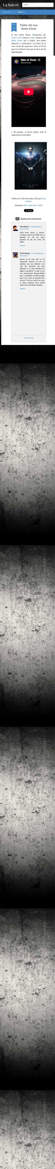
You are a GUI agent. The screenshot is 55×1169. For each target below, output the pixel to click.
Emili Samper (25, 253)
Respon (23, 245)
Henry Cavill (16, 38)
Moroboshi (24, 227)
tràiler (32, 38)
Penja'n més (28, 338)
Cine (25, 205)
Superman (32, 205)
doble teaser (16, 41)
